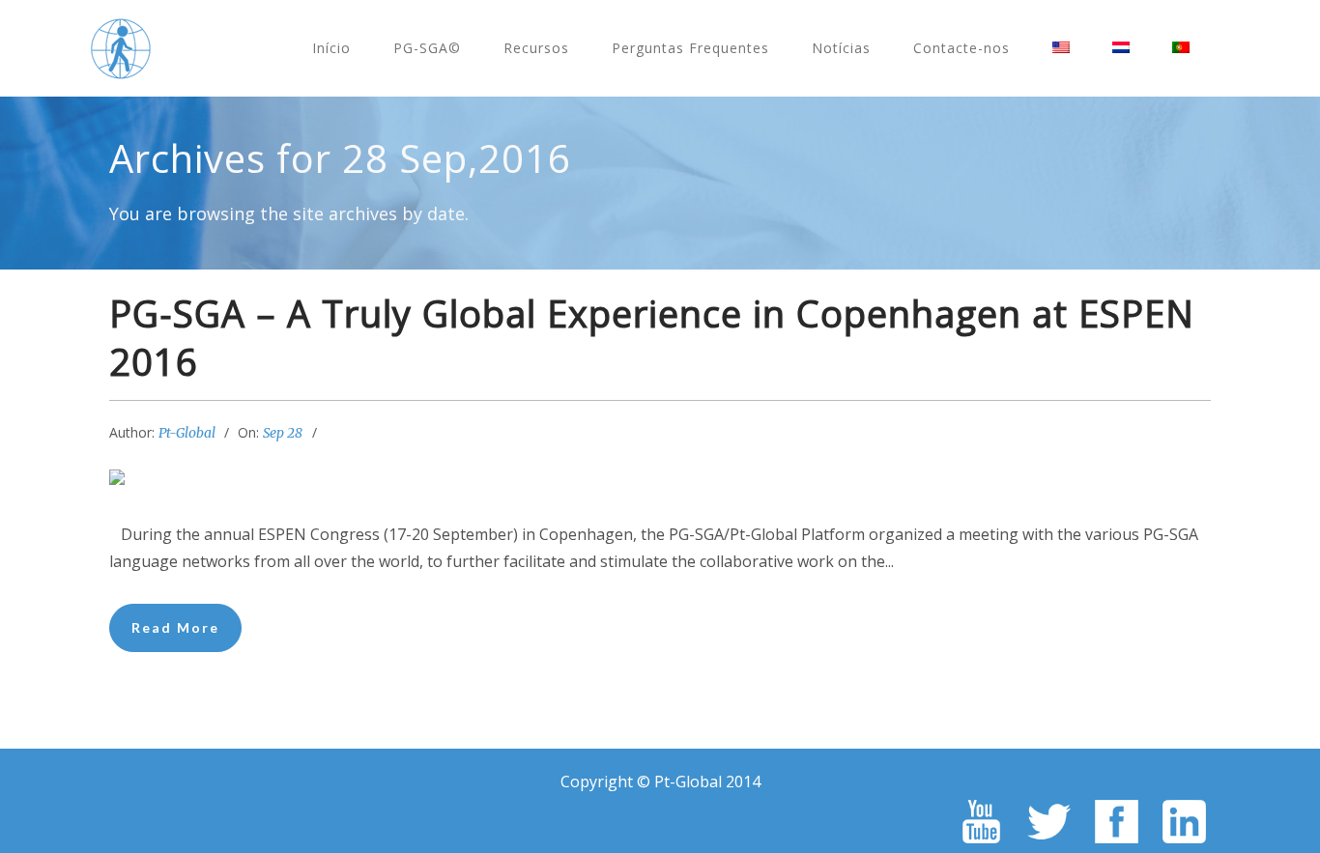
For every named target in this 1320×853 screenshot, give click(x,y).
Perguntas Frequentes (690, 48)
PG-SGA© (427, 48)
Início (331, 48)
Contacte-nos (961, 48)
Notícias (841, 48)
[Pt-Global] (121, 48)
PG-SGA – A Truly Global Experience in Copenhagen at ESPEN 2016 (651, 337)
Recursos (536, 48)
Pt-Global (186, 432)
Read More (175, 627)
